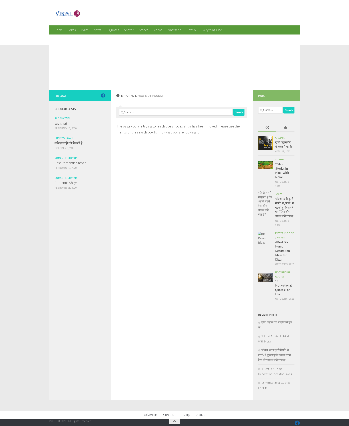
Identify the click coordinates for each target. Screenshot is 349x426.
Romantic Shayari (66, 158)
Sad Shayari (62, 118)
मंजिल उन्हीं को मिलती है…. (70, 143)
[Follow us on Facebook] (103, 95)
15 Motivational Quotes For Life (283, 287)
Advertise (150, 415)
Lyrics (85, 30)
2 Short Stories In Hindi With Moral (282, 170)
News (97, 30)
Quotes (114, 30)
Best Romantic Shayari (70, 163)
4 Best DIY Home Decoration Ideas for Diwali (282, 250)
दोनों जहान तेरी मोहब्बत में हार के (283, 144)
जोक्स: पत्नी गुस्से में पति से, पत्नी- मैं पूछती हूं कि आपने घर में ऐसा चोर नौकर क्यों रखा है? (284, 207)
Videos (157, 30)
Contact (168, 415)
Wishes (281, 237)
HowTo (191, 30)
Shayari (129, 30)
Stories (143, 30)
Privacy (185, 415)
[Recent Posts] (267, 128)
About (200, 415)
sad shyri (61, 123)
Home (58, 30)
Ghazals (280, 137)
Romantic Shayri (66, 182)
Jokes (72, 30)
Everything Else (211, 30)
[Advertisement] (158, 60)
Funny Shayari (64, 138)
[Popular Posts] (285, 128)
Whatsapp (174, 30)
